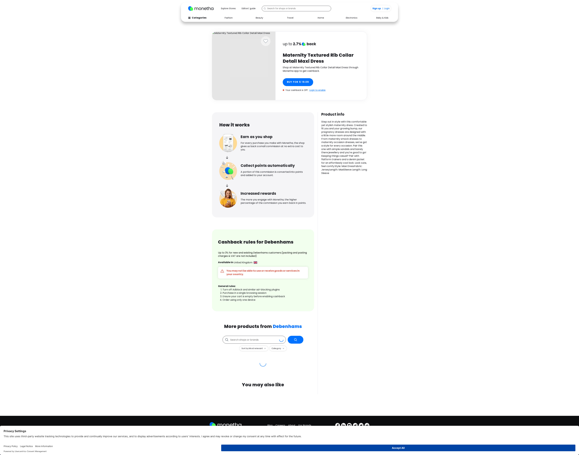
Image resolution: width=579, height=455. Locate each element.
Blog (269, 425)
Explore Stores (228, 8)
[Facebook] (337, 425)
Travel (290, 17)
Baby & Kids (382, 17)
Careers (280, 425)
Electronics (351, 17)
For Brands (304, 425)
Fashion (229, 17)
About (291, 425)
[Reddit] (367, 425)
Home (321, 17)
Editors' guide (249, 8)
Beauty (259, 17)
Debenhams (287, 326)
